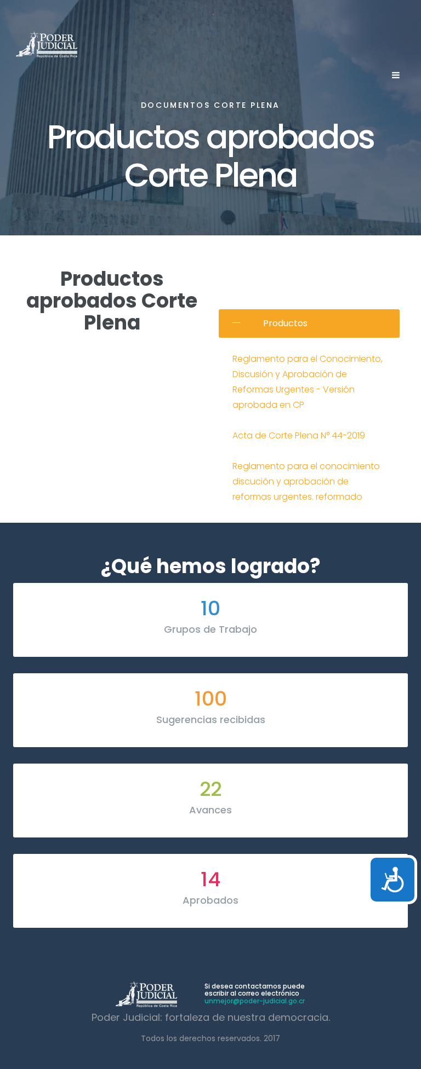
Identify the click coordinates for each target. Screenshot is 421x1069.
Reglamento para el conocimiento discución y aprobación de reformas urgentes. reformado (306, 481)
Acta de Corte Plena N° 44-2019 (298, 435)
